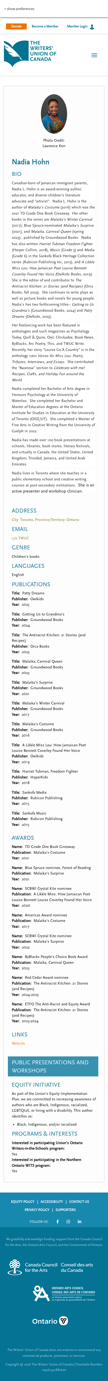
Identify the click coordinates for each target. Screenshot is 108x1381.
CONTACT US (79, 1202)
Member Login (77, 26)
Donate (16, 26)
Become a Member (45, 26)
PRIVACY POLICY (37, 1210)
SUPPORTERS (66, 1210)
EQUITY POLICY (22, 1202)
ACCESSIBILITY (52, 1202)
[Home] (30, 53)
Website (18, 1043)
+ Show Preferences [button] (19, 9)
